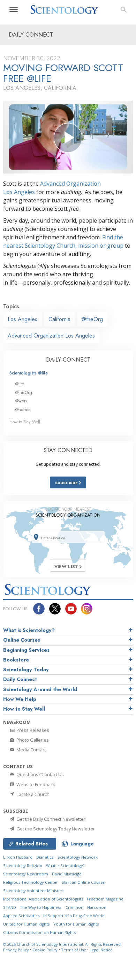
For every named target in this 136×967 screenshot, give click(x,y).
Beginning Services (26, 650)
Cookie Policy (45, 949)
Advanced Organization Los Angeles (51, 336)
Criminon (74, 907)
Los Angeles (22, 319)
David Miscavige (67, 873)
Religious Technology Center (30, 882)
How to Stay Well (24, 421)
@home (22, 409)
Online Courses (21, 639)
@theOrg (92, 319)
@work (21, 400)
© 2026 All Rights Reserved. (62, 944)
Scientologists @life (28, 373)
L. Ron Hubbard (17, 857)
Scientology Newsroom (25, 873)
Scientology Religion (22, 865)
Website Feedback (35, 784)
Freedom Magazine (105, 899)
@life (19, 383)
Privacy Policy (16, 949)
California (59, 319)
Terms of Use (73, 949)
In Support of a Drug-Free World (74, 915)
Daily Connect (20, 679)
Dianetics (44, 857)
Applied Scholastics (21, 915)
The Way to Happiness (40, 907)
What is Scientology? (29, 630)
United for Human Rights (26, 924)
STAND (9, 907)
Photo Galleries (32, 740)
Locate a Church (32, 794)
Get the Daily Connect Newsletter (50, 819)
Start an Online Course (83, 882)
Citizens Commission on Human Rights (39, 932)
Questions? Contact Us (39, 774)
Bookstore (16, 659)
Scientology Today (26, 669)
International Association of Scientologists (43, 899)
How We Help (19, 699)
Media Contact (30, 749)
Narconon (96, 907)
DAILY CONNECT (68, 360)
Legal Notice (101, 949)
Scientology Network (78, 857)
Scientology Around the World (40, 689)
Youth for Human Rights (76, 924)
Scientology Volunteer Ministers (33, 890)
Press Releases (32, 730)
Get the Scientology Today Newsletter (55, 829)
